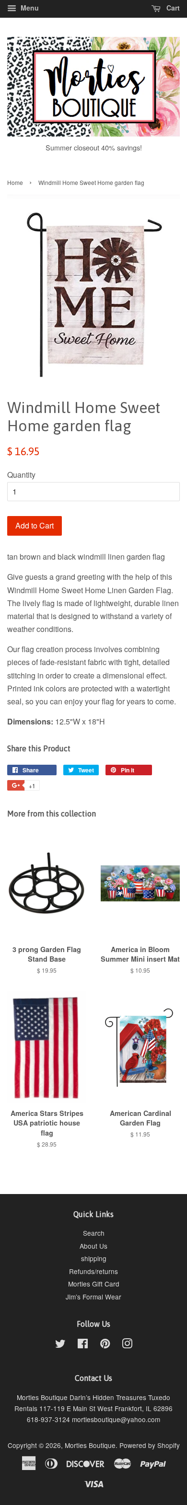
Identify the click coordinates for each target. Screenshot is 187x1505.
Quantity (21, 474)
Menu (29, 7)
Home (15, 182)
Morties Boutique (90, 1445)
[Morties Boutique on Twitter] (60, 1345)
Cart (172, 7)
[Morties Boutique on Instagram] (127, 1345)
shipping (93, 1258)
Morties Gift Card (93, 1283)
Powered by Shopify (149, 1445)
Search (94, 1233)
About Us (93, 1246)
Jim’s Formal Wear (93, 1296)
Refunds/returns (93, 1271)
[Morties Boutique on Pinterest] (105, 1345)
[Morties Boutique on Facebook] (82, 1345)
